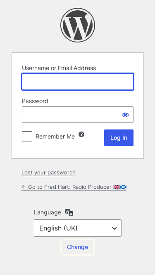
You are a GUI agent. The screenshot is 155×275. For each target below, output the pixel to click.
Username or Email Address (59, 67)
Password (35, 100)
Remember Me (55, 136)
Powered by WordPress (77, 25)
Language (47, 212)
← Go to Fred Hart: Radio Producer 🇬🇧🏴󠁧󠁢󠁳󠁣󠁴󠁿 (73, 186)
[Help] (81, 134)
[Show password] (125, 114)
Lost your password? (48, 172)
